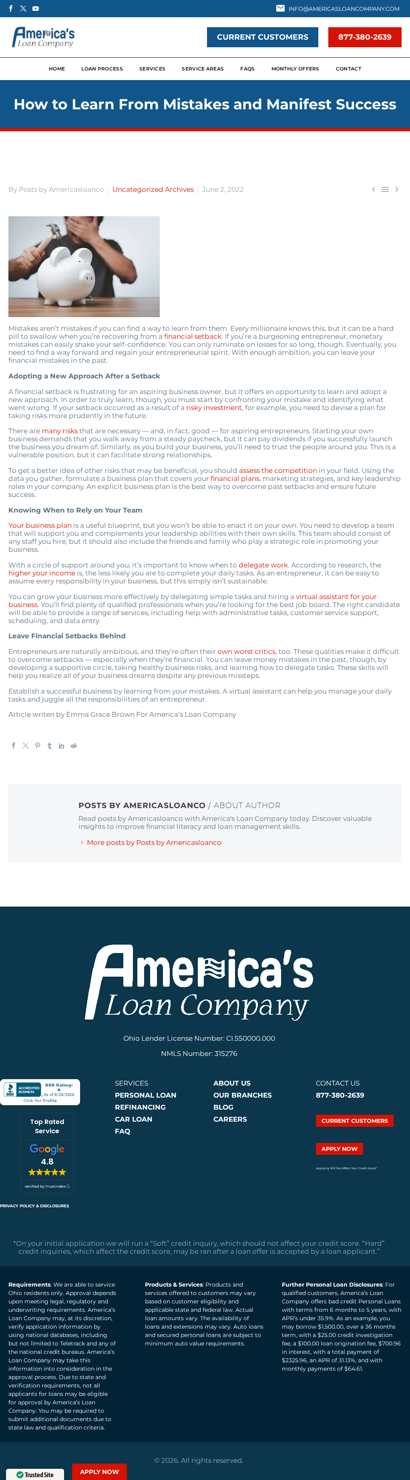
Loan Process (102, 69)
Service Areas (203, 69)
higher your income (41, 573)
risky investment (214, 408)
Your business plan (40, 525)
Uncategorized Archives (153, 189)
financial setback (192, 336)
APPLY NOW (340, 1148)
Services (152, 69)
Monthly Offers (295, 69)
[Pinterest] (37, 745)
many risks (60, 431)
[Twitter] (25, 745)
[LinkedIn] (61, 745)
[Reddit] (73, 745)
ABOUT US (232, 1083)
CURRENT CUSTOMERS (262, 37)
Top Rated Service (47, 1126)
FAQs (247, 69)
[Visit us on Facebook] (11, 8)
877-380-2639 (365, 37)
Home (57, 69)
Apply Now (99, 1472)
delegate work (263, 565)
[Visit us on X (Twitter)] (23, 8)
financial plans (235, 479)
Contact (348, 69)
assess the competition (278, 471)
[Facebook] (13, 745)
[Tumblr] (49, 745)
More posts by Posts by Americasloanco (154, 843)
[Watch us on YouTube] (35, 8)
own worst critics (246, 652)
